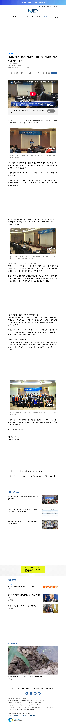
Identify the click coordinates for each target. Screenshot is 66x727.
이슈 (38, 17)
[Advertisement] (33, 35)
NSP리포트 (24, 17)
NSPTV (44, 17)
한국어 (38, 6)
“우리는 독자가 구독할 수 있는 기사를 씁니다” (33, 2)
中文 (51, 6)
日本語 (47, 6)
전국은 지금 (16, 17)
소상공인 (32, 17)
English (43, 6)
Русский (56, 6)
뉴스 (9, 17)
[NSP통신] (33, 11)
